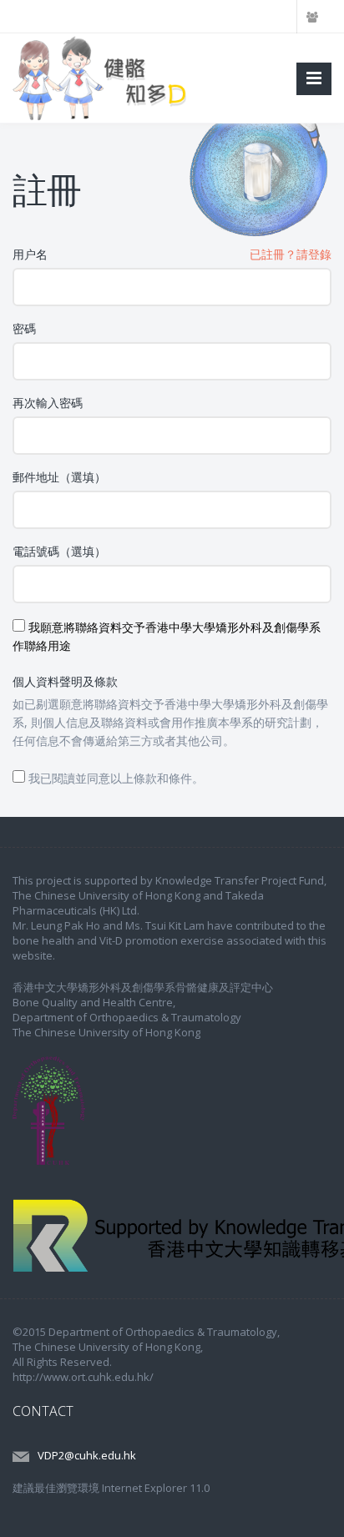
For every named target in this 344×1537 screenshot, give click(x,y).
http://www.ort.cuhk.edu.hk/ (83, 1376)
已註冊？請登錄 (290, 254)
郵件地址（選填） (59, 477)
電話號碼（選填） (59, 551)
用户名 (30, 254)
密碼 (24, 328)
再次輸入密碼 (48, 403)
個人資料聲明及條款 (65, 681)
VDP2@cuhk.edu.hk (87, 1455)
